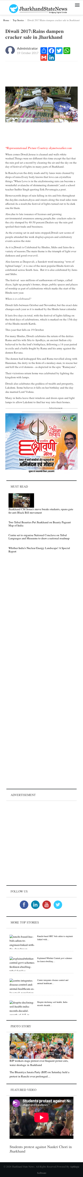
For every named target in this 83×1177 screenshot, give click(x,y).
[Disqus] (41, 616)
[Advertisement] (41, 843)
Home (6, 20)
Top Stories (18, 20)
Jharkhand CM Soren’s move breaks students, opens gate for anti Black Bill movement (41, 510)
